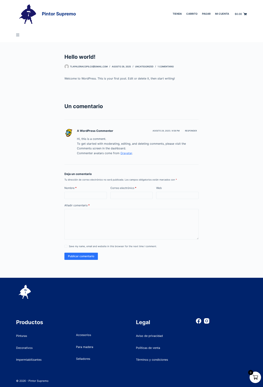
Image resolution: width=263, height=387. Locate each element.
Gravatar (126, 153)
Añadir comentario (77, 205)
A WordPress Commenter (95, 131)
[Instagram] (206, 321)
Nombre (70, 188)
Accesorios (83, 335)
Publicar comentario (81, 256)
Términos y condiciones (152, 359)
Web (159, 188)
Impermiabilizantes (29, 359)
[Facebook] (198, 321)
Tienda (177, 13)
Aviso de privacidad (149, 336)
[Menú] (17, 35)
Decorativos (24, 348)
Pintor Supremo (59, 13)
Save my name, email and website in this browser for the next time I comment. (113, 246)
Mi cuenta (222, 13)
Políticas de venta (148, 348)
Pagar (206, 13)
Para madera (84, 347)
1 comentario (166, 66)
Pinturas (21, 336)
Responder (191, 130)
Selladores (83, 358)
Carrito (192, 13)
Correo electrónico (123, 188)
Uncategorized (144, 66)
